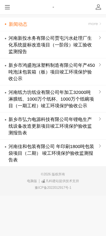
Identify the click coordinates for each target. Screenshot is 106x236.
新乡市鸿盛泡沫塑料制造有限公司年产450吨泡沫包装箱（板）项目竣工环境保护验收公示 (51, 72)
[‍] (95, 24)
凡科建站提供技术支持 (62, 181)
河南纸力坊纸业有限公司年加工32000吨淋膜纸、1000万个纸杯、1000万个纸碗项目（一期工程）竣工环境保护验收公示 (51, 99)
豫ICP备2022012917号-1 (53, 188)
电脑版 (32, 181)
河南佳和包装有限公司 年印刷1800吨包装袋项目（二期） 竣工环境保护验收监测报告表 (51, 153)
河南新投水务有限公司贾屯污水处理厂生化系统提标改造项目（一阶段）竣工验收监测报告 (50, 45)
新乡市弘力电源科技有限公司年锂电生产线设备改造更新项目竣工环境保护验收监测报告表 (50, 126)
